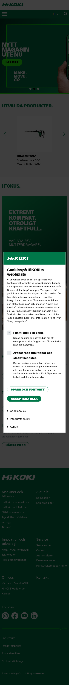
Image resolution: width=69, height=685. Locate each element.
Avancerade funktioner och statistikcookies (32, 356)
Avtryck (14, 427)
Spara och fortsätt (28, 389)
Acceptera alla (24, 399)
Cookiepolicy (18, 411)
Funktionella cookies (28, 333)
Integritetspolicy (20, 419)
